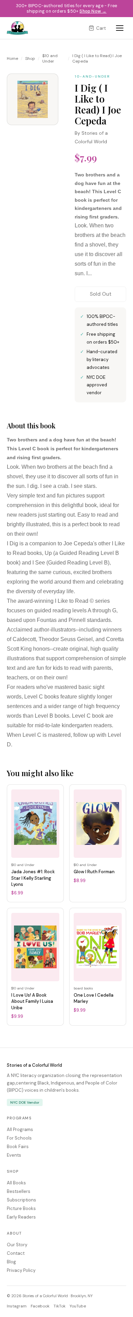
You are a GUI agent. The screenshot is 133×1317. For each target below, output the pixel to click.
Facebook (40, 1306)
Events (14, 1155)
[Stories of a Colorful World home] (17, 28)
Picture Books (21, 1208)
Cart (101, 28)
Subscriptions (21, 1200)
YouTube (78, 1306)
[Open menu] (119, 28)
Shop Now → (92, 11)
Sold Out (101, 294)
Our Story (17, 1245)
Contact (16, 1253)
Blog (11, 1262)
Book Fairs (18, 1146)
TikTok (59, 1306)
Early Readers (21, 1217)
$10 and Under (50, 58)
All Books (16, 1183)
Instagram (17, 1306)
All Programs (20, 1129)
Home (12, 58)
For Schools (19, 1138)
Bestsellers (18, 1191)
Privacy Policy (21, 1270)
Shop (30, 58)
